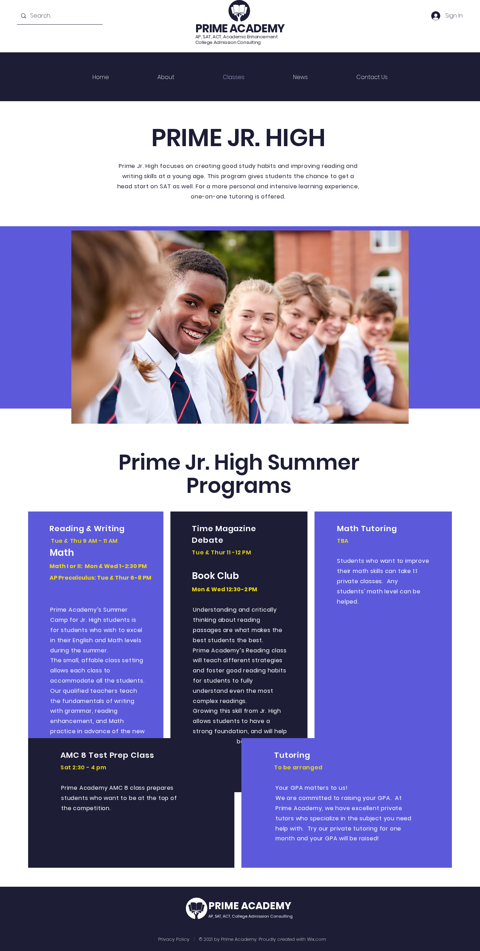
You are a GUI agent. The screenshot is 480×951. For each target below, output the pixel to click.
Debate (207, 540)
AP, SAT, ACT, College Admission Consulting (250, 916)
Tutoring (292, 755)
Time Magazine (224, 528)
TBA (343, 541)
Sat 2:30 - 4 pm (83, 767)
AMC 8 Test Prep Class (107, 755)
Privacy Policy (173, 939)
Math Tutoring (367, 528)
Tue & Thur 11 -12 (216, 552)
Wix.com (316, 939)
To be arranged (298, 767)
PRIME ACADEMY (240, 28)
